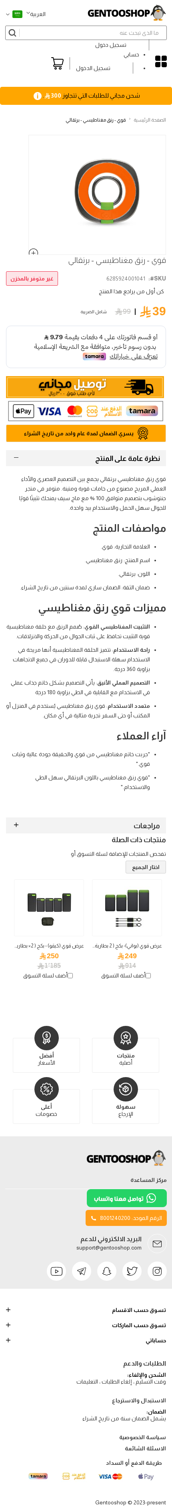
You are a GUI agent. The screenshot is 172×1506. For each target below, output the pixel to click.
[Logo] (127, 1166)
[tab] (86, 458)
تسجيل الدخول (93, 68)
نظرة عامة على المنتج (127, 459)
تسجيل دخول (110, 45)
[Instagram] (157, 1271)
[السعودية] (14, 14)
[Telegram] (81, 1271)
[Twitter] (132, 1271)
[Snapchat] (106, 1271)
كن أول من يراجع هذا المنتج (131, 291)
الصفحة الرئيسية (150, 120)
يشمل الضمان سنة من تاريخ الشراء (124, 1418)
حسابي (131, 54)
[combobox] (86, 33)
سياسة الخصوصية (142, 1437)
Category (161, 61)
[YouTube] (56, 1271)
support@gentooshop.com (109, 1247)
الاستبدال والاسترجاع (139, 1400)
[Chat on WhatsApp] (127, 1205)
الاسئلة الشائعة (145, 1448)
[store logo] (127, 13)
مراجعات (147, 826)
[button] (36, 14)
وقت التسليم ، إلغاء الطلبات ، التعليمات (121, 1381)
